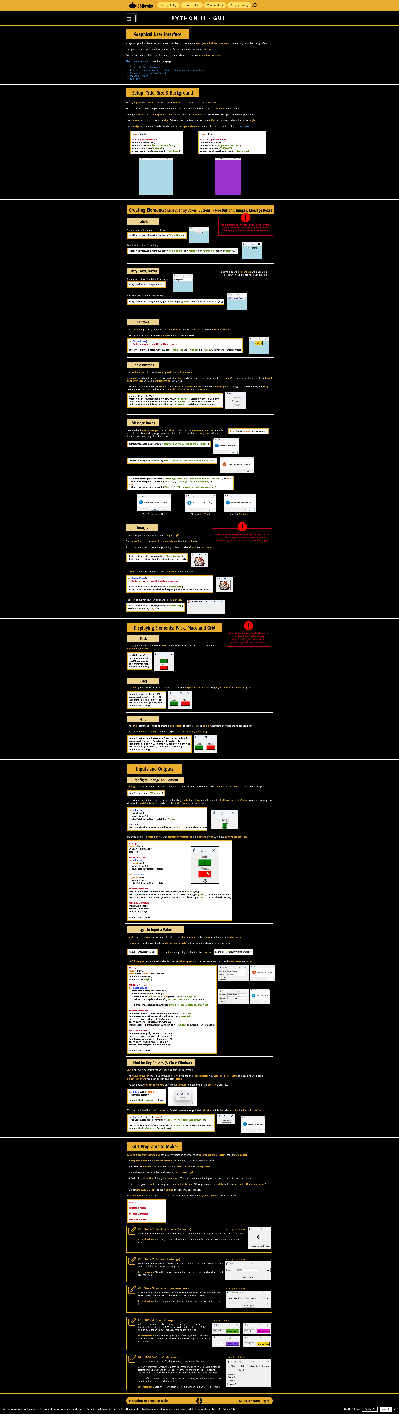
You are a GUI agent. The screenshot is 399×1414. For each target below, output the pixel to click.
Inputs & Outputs (139, 75)
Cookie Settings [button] (352, 1409)
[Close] (395, 1409)
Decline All (370, 1409)
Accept (385, 1409)
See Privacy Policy (227, 1409)
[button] (168, 5)
